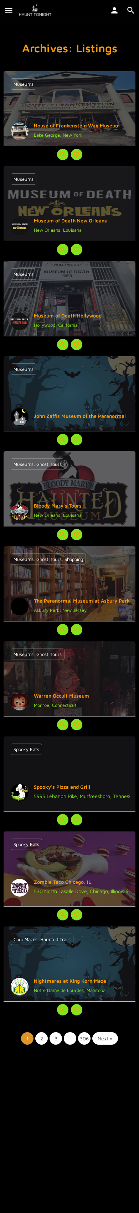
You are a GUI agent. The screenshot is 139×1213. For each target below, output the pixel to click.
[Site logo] (36, 11)
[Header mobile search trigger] (130, 10)
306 (84, 1038)
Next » (105, 1038)
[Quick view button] (62, 154)
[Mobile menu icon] (9, 11)
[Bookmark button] (76, 154)
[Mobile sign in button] (114, 10)
